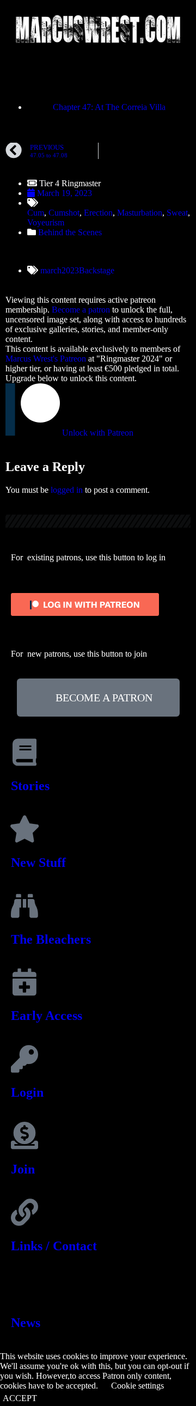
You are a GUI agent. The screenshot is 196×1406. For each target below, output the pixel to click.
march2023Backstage (77, 270)
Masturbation (139, 212)
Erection (98, 212)
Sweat (177, 212)
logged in (67, 489)
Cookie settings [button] (137, 1385)
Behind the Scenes (70, 232)
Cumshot (63, 212)
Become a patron (81, 309)
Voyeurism (45, 222)
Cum (35, 212)
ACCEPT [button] (20, 1398)
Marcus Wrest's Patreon (45, 358)
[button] (98, 69)
